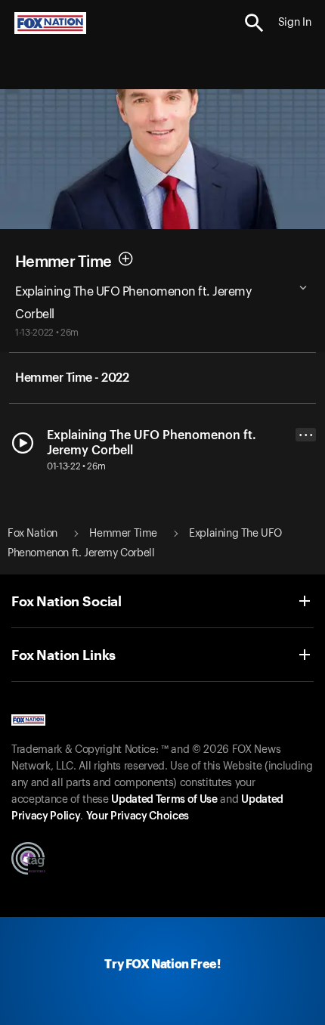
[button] (254, 23)
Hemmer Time (63, 261)
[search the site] (254, 23)
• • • (306, 435)
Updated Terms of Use (164, 799)
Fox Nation (32, 533)
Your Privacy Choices (137, 816)
